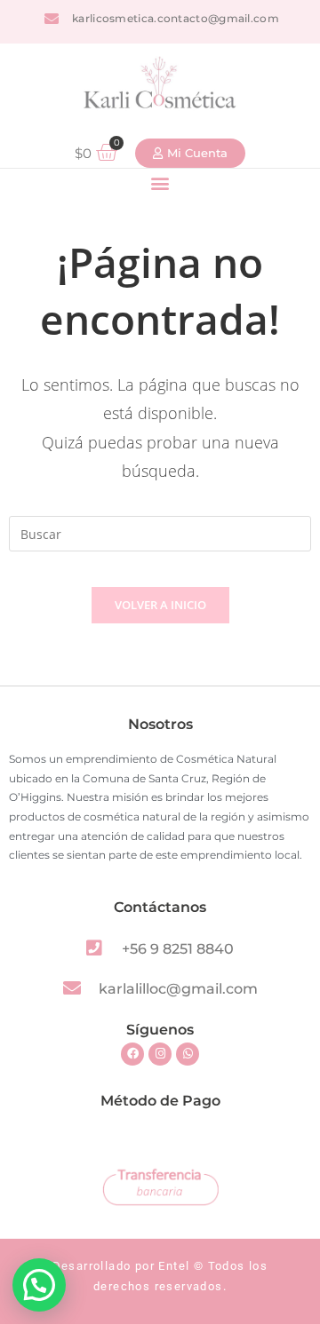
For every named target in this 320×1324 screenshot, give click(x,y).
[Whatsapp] (187, 1054)
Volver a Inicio (160, 605)
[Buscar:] (160, 532)
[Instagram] (160, 1054)
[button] (160, 183)
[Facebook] (132, 1054)
